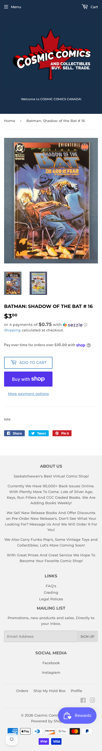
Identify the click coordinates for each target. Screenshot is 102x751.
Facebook (51, 663)
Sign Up (87, 636)
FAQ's (51, 586)
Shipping (12, 330)
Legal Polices (51, 599)
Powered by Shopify (49, 721)
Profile (76, 690)
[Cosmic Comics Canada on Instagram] (92, 701)
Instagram (51, 672)
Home (9, 120)
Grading (51, 592)
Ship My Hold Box (49, 690)
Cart (93, 7)
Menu (16, 7)
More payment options (28, 393)
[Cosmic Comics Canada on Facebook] (83, 701)
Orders (22, 690)
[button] (51, 324)
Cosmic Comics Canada (55, 715)
